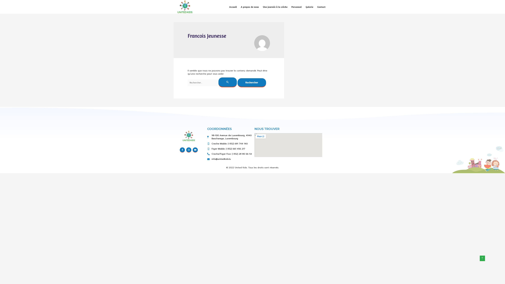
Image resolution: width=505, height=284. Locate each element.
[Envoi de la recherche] (227, 82)
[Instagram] (188, 150)
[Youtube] (195, 150)
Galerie (309, 7)
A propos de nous (250, 7)
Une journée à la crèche (275, 7)
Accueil (233, 7)
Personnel (296, 7)
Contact (321, 7)
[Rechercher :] (213, 82)
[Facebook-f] (182, 150)
